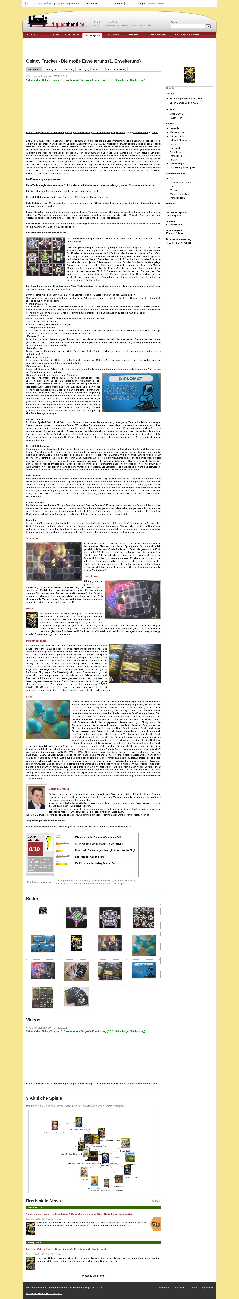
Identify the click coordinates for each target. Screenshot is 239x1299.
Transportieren (177, 197)
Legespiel (174, 128)
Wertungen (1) (51, 69)
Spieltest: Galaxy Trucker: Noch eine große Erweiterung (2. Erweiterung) (66, 1249)
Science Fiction (177, 136)
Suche (174, 22)
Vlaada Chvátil (177, 113)
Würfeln (174, 190)
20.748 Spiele (92, 35)
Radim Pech (176, 117)
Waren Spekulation (179, 194)
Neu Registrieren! (70, 3)
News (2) (98, 69)
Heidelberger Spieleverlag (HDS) (186, 98)
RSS (157, 1201)
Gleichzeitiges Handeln (181, 182)
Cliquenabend (140, 132)
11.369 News (52, 34)
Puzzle (173, 144)
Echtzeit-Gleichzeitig (180, 140)
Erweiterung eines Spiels (182, 167)
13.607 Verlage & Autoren (186, 34)
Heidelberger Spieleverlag (55, 826)
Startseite (32, 34)
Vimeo (155, 132)
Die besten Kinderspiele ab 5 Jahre (44, 1293)
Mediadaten (163, 1287)
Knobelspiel (175, 152)
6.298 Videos (72, 34)
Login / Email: (90, 3)
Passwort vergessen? (156, 4)
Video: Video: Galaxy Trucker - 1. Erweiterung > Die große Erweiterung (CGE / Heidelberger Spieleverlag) (85, 80)
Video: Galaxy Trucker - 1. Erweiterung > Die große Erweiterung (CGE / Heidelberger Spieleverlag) (76, 132)
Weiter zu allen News (93, 1275)
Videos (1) (69, 69)
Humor (173, 159)
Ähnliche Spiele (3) (116, 69)
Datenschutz (179, 1287)
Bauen (173, 178)
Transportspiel (177, 155)
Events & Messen (156, 34)
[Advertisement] (119, 48)
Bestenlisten (133, 34)
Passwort (118, 3)
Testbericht (34, 69)
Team (194, 1287)
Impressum (207, 1287)
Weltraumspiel (177, 132)
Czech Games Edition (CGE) (184, 102)
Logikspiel (175, 148)
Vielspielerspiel (177, 163)
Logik (172, 186)
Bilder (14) (83, 69)
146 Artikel (114, 34)
